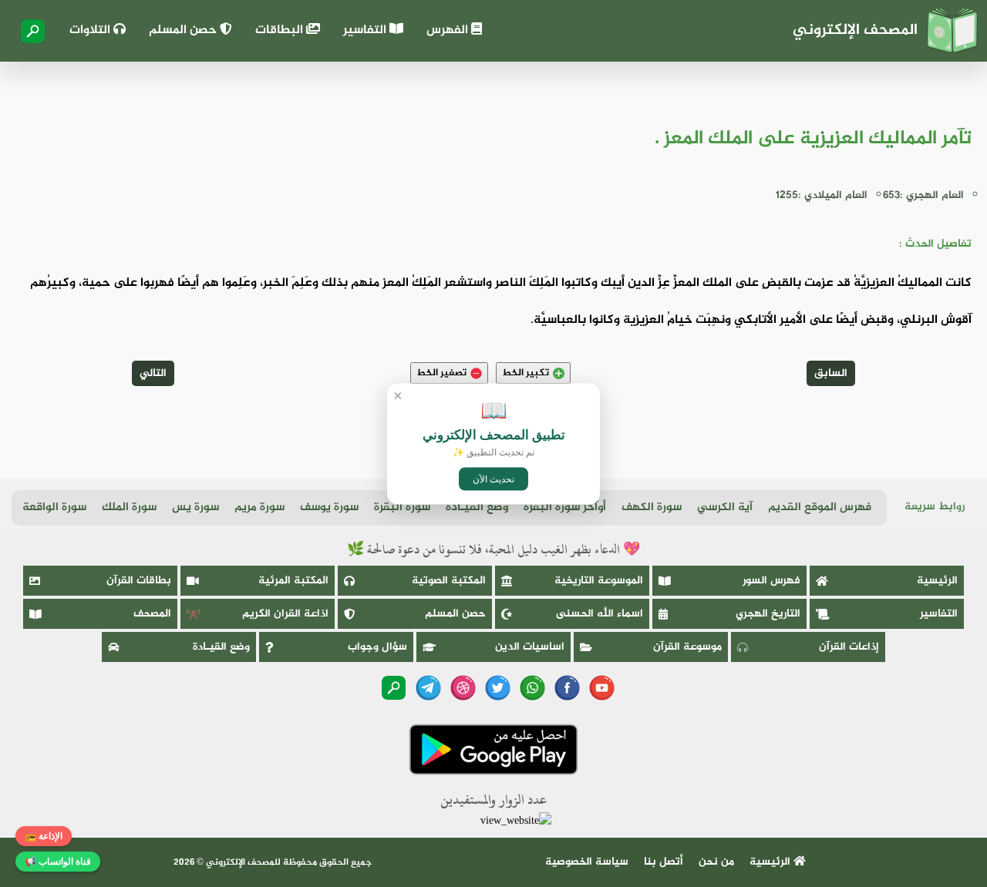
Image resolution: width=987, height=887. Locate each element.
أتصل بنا (663, 862)
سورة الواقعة (54, 507)
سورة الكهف (652, 507)
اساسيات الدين (529, 647)
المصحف (152, 614)
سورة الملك (129, 507)
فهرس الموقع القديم (819, 507)
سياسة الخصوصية (586, 862)
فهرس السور (771, 581)
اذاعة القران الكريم (285, 614)
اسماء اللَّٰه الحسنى (599, 614)
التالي (153, 373)
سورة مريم (259, 507)
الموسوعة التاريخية (598, 581)
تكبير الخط (525, 373)
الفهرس (448, 30)
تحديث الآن (493, 478)
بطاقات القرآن (138, 581)
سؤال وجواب (377, 647)
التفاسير (366, 30)
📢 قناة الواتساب (58, 861)
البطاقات (280, 30)
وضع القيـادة (477, 507)
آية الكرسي (725, 507)
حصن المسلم (184, 30)
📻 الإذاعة (43, 836)
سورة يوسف (329, 507)
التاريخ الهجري (768, 614)
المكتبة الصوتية (449, 581)
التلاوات (91, 30)
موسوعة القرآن (687, 647)
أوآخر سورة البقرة (565, 507)
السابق (830, 373)
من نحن (716, 862)
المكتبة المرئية (293, 581)
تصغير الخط (441, 373)
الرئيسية (937, 581)
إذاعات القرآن (849, 647)
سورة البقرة (402, 507)
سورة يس (195, 507)
